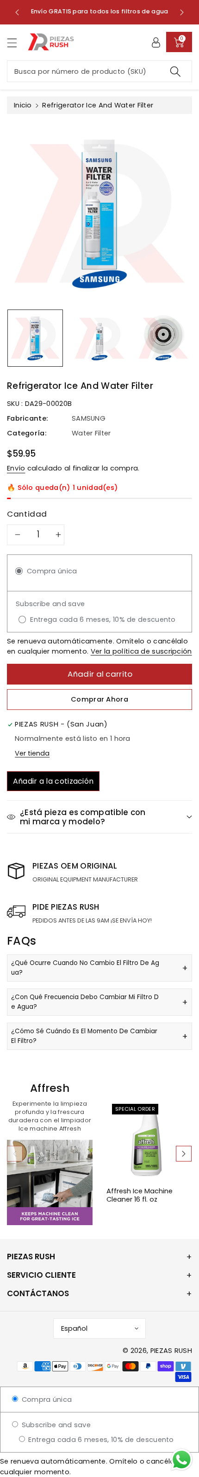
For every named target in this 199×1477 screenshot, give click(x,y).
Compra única (45, 1399)
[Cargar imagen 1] (35, 338)
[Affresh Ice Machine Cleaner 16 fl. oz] (149, 1141)
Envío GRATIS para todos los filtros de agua (99, 11)
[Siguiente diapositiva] (182, 12)
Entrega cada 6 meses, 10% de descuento (100, 1439)
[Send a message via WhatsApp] (181, 1459)
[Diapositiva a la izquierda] (15, 1153)
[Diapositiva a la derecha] (184, 1153)
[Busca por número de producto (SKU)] (175, 71)
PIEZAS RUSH (171, 1350)
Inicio (23, 105)
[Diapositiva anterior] (17, 12)
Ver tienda (32, 753)
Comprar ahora (99, 699)
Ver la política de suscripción (141, 651)
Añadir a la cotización (53, 781)
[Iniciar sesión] (156, 42)
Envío (16, 468)
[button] (16, 42)
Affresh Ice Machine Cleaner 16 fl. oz (139, 1195)
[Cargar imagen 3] (163, 338)
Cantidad (27, 513)
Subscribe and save (55, 1424)
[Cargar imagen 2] (99, 338)
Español (74, 1328)
